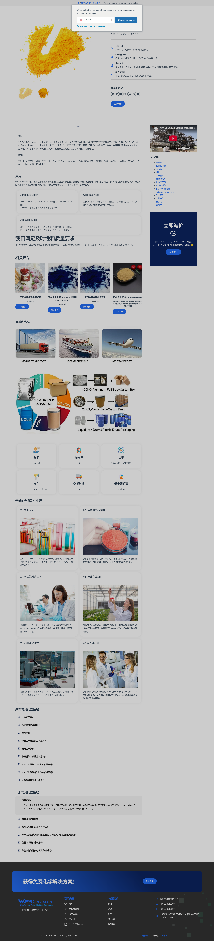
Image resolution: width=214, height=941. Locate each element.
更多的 (159, 202)
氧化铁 (159, 163)
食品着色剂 (97, 3)
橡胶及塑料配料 (163, 189)
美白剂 (129, 306)
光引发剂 (160, 195)
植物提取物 (133, 304)
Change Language (126, 20)
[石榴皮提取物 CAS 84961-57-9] (128, 278)
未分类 (159, 205)
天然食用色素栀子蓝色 (95, 297)
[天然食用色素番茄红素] (30, 278)
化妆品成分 (116, 301)
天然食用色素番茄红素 (30, 297)
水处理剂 (160, 198)
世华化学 (163, 936)
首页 (78, 3)
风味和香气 (161, 185)
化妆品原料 (124, 301)
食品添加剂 (86, 3)
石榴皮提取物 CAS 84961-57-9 (127, 297)
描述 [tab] (78, 126)
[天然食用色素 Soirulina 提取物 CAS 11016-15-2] (63, 278)
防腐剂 (139, 304)
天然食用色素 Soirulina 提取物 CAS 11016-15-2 (62, 299)
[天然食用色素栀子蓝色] (95, 278)
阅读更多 (22, 307)
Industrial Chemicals (165, 192)
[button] (113, 94)
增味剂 (131, 301)
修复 (124, 306)
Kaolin (159, 169)
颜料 (158, 172)
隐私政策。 (147, 936)
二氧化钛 (160, 176)
